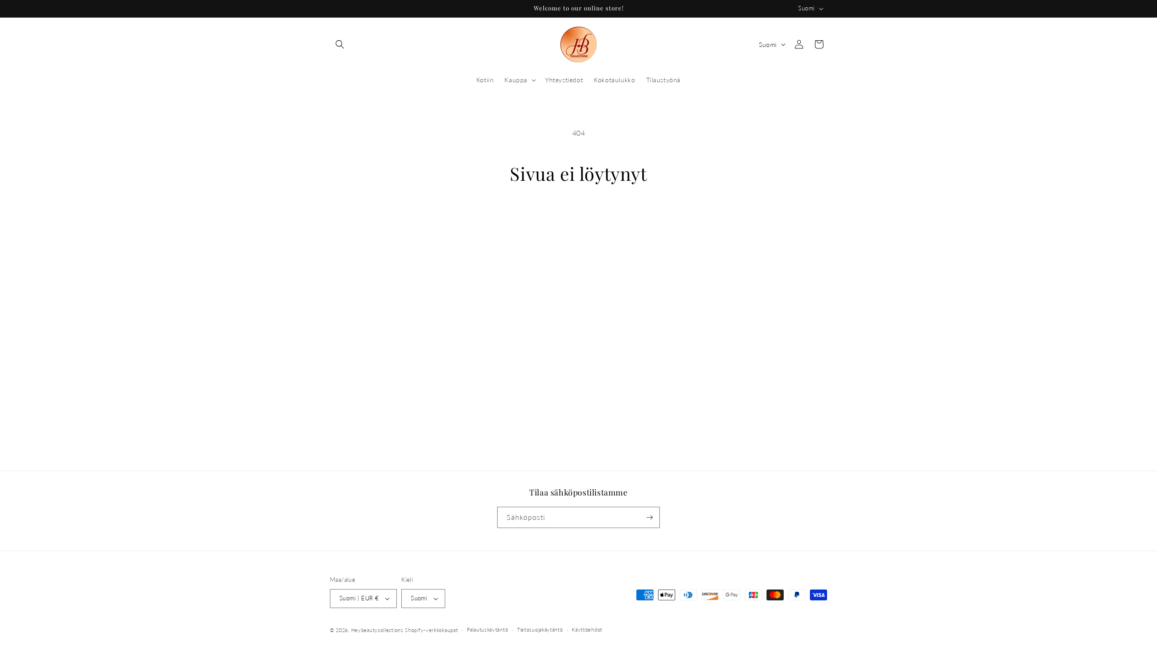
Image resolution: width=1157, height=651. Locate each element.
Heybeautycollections (377, 630)
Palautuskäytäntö (487, 629)
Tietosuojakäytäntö (540, 629)
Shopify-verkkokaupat (431, 630)
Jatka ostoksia (578, 219)
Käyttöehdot (587, 629)
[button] (340, 44)
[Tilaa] (649, 517)
